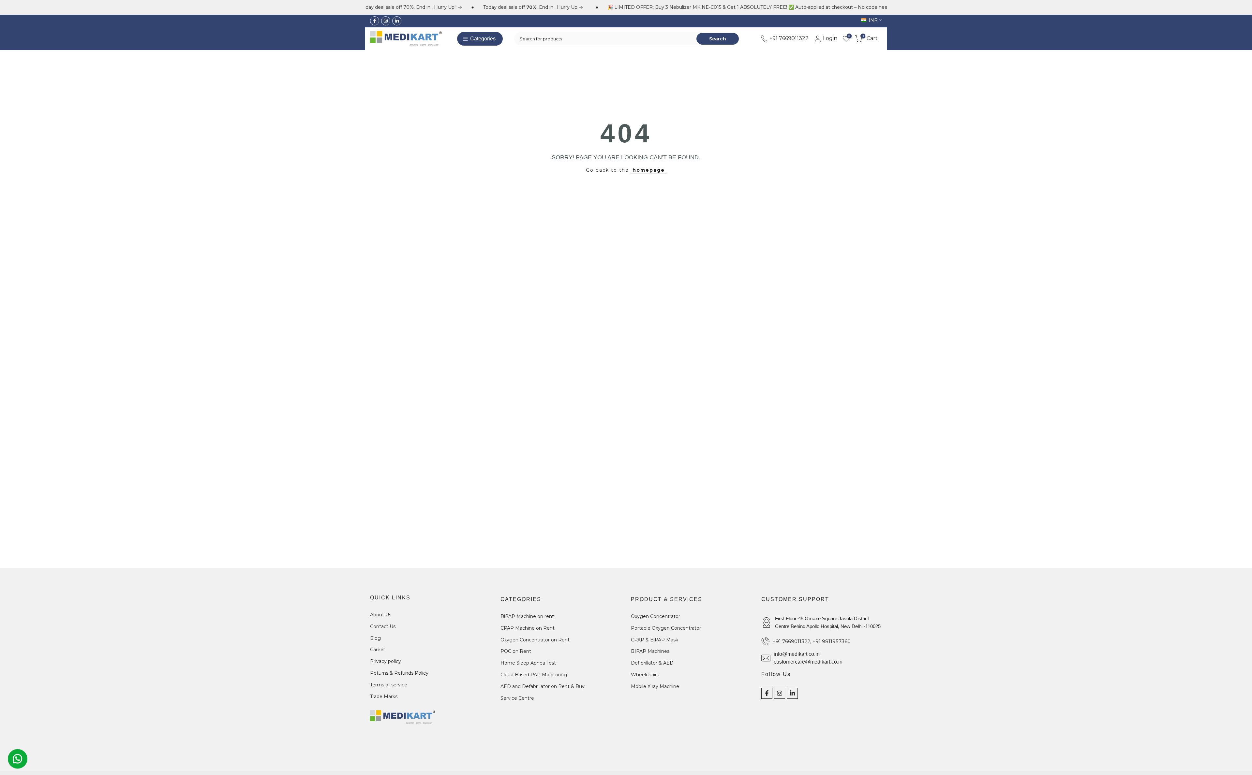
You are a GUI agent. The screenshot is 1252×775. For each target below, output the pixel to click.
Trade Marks (383, 696)
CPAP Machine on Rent (527, 628)
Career (377, 650)
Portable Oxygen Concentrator (666, 628)
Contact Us (382, 626)
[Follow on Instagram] (385, 20)
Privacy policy (385, 661)
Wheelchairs (645, 674)
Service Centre (517, 698)
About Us (380, 615)
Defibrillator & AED (652, 663)
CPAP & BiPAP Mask (654, 639)
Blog (375, 638)
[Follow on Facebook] (374, 20)
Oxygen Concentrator (655, 616)
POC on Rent (515, 651)
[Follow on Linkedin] (396, 20)
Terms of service (388, 684)
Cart (870, 38)
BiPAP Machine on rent (527, 616)
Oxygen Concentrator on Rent (535, 639)
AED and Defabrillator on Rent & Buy (542, 686)
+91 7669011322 (788, 38)
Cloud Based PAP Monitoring (533, 674)
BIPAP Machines (650, 651)
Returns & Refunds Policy (399, 673)
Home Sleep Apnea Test (528, 663)
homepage (649, 170)
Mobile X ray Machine (655, 686)
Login (829, 38)
